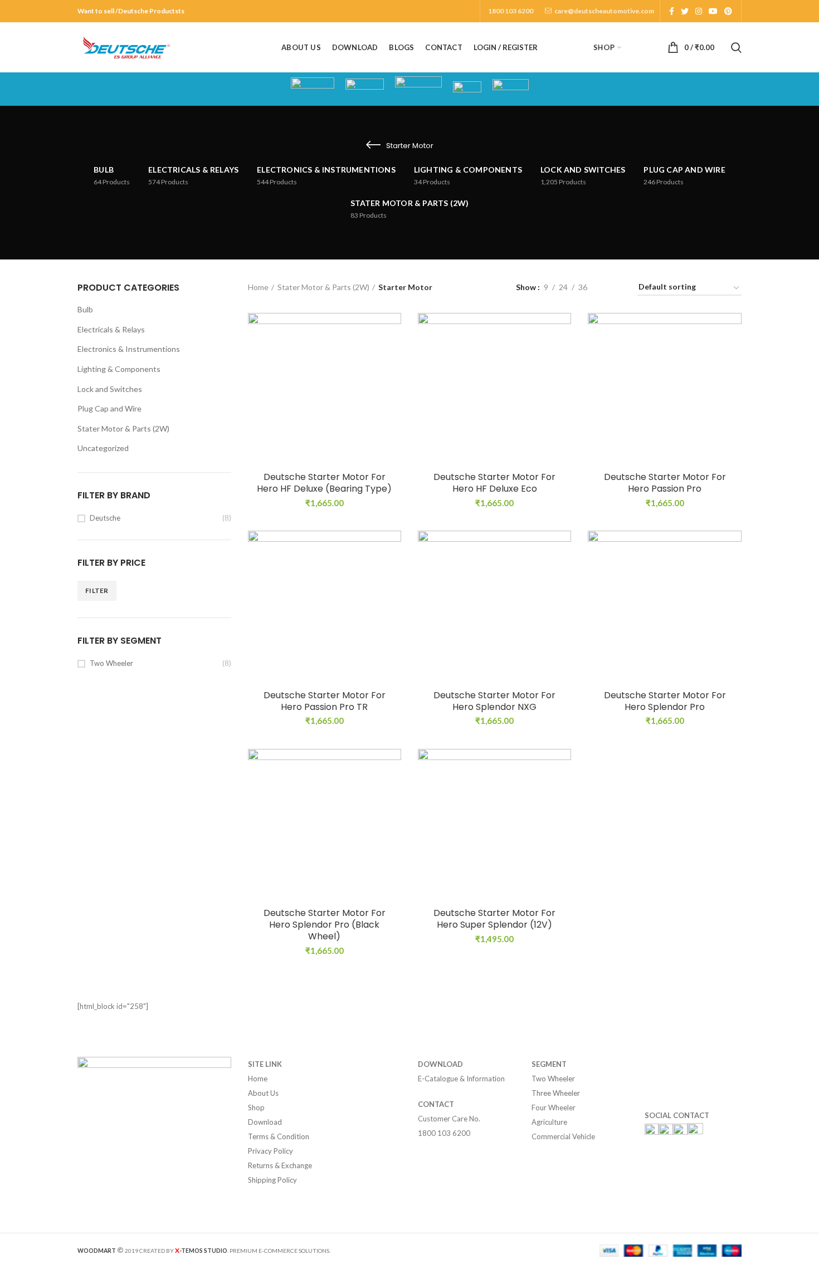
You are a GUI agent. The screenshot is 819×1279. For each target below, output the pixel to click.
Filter (97, 590)
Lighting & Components (118, 369)
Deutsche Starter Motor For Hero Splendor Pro (665, 701)
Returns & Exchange (280, 1165)
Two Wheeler (111, 663)
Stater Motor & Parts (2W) (123, 428)
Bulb (85, 309)
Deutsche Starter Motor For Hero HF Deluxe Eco (494, 483)
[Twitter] (684, 11)
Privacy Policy (270, 1150)
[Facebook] (671, 11)
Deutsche (105, 517)
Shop (256, 1107)
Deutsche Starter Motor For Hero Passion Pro (665, 483)
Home (258, 287)
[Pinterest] (728, 11)
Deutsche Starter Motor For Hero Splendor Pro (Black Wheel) (325, 925)
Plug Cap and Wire (109, 408)
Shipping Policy (272, 1179)
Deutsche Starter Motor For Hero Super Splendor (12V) (494, 919)
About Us (263, 1093)
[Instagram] (698, 11)
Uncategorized (103, 448)
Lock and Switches (109, 389)
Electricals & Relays (111, 329)
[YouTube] (713, 11)
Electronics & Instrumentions (128, 349)
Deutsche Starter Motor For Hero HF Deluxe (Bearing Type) (324, 483)
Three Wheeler (556, 1093)
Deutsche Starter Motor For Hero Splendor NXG (494, 701)
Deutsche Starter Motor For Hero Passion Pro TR (325, 701)
